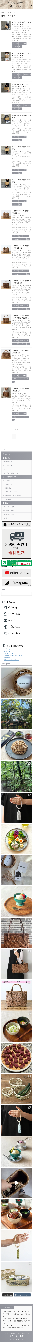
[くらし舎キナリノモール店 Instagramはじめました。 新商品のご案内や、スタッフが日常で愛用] (16, 683)
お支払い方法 (8, 653)
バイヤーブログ (8, 465)
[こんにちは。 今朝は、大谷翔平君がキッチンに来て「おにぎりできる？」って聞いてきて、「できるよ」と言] (16, 995)
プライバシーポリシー (11, 492)
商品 (6, 503)
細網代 (28, 256)
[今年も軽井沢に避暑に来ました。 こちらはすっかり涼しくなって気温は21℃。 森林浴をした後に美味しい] (16, 776)
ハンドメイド (22, 94)
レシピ (6, 469)
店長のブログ (8, 462)
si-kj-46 (14, 153)
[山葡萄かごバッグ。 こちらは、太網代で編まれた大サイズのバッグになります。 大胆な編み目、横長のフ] (16, 964)
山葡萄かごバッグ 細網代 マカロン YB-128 (21, 281)
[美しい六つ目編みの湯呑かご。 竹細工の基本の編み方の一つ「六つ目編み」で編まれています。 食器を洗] (16, 1277)
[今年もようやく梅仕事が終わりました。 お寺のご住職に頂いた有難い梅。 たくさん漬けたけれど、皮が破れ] (16, 1058)
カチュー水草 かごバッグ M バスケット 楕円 (21, 23)
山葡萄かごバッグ (9, 510)
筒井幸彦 (18, 219)
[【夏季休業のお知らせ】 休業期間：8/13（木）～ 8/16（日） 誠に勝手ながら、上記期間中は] (16, 901)
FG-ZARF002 (15, 221)
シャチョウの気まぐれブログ (12, 473)
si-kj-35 (21, 61)
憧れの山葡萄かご (26, 328)
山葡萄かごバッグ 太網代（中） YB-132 (20, 247)
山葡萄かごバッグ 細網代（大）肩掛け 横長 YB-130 (21, 316)
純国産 (22, 221)
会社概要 (7, 499)
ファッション (23, 30)
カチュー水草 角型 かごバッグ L (21, 180)
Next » (17, 430)
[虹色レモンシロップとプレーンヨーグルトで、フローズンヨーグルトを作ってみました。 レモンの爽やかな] (16, 1151)
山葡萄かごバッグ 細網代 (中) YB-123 (20, 389)
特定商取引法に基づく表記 (12, 495)
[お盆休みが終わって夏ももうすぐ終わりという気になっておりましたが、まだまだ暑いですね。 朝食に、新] (16, 839)
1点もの (26, 221)
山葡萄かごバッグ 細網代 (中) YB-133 (20, 212)
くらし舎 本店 (17, 1336)
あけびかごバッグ (9, 514)
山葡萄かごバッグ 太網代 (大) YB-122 (20, 351)
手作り (18, 63)
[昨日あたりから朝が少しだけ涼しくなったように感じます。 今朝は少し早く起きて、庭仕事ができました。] (16, 933)
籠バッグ (24, 26)
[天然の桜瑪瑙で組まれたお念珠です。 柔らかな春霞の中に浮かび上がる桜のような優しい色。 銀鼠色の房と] (16, 808)
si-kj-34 (14, 28)
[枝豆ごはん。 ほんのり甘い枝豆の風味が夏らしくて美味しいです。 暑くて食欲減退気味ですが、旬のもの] (16, 1026)
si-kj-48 (14, 126)
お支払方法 (8, 484)
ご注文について (10, 477)
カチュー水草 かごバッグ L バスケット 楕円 (21, 54)
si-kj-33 (26, 28)
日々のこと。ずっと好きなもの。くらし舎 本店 (17, 1333)
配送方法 (7, 488)
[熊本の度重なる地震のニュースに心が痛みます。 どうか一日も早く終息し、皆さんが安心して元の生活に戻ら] (16, 1120)
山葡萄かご (22, 223)
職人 (27, 223)
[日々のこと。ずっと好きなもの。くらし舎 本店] (16, 6)
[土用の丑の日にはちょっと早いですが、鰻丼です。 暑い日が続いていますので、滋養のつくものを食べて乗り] (16, 1214)
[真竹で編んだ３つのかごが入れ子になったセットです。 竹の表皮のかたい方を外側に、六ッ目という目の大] (16, 1089)
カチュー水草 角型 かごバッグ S (21, 116)
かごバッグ (20, 28)
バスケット (17, 30)
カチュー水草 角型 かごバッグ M (21, 147)
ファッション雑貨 (9, 507)
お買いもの (8, 454)
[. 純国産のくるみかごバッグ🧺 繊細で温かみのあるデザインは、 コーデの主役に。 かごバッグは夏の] (16, 1183)
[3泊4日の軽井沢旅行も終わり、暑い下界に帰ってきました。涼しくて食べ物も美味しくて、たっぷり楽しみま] (16, 714)
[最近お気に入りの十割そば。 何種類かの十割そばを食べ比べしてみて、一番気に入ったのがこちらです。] (16, 745)
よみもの (8, 458)
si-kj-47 (24, 124)
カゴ (28, 26)
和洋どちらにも (22, 32)
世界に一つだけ (16, 217)
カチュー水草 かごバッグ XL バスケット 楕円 (20, 85)
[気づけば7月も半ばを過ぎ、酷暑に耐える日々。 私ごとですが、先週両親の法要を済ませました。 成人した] (16, 1245)
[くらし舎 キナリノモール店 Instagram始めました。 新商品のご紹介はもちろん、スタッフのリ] (16, 870)
